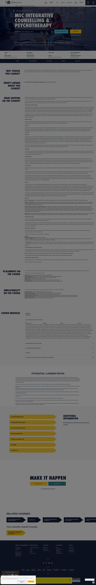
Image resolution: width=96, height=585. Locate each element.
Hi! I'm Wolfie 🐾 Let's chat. (90, 579)
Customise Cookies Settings (22, 582)
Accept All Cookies (31, 581)
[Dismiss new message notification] (94, 578)
